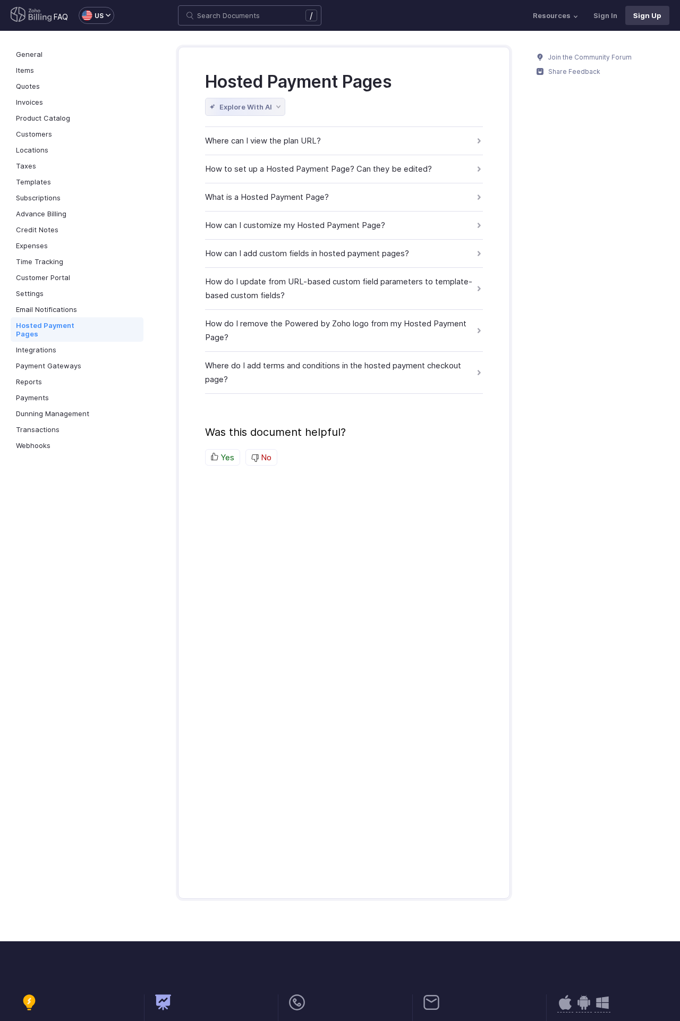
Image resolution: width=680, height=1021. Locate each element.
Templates (33, 182)
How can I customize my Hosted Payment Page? (295, 225)
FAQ (61, 16)
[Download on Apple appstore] (584, 1007)
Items (25, 70)
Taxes (26, 166)
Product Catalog (43, 118)
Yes (226, 457)
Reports (29, 381)
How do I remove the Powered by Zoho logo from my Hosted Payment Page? (335, 330)
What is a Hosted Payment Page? (267, 197)
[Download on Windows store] (602, 1007)
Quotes (28, 86)
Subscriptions (38, 197)
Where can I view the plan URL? (263, 141)
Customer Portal (43, 277)
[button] (91, 15)
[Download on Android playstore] (565, 1007)
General (29, 54)
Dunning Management (52, 413)
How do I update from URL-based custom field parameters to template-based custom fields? (338, 288)
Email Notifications (46, 309)
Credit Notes (37, 229)
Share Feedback (573, 71)
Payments (32, 397)
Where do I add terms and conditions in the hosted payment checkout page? (333, 372)
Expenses (32, 245)
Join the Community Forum (589, 57)
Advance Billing (41, 213)
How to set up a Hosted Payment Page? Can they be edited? (318, 169)
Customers (34, 134)
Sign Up (647, 15)
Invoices (29, 102)
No (265, 457)
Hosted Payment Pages (45, 329)
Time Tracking (39, 261)
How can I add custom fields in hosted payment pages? (307, 253)
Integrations (36, 349)
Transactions (38, 429)
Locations (32, 150)
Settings (30, 293)
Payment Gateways (48, 365)
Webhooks (33, 445)
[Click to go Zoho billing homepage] (31, 15)
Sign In (605, 15)
